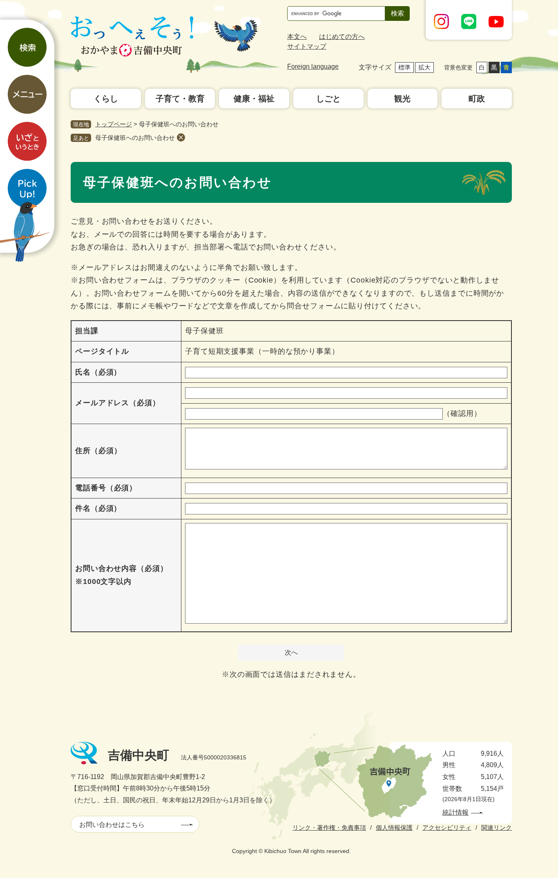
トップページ (113, 124)
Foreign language (313, 66)
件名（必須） (98, 508)
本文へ (297, 36)
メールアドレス (117, 403)
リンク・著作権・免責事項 (329, 827)
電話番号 (106, 488)
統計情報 (455, 812)
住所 (98, 451)
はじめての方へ (342, 36)
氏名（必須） (98, 372)
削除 (181, 137)
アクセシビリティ (446, 827)
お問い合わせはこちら (112, 824)
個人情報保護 (394, 827)
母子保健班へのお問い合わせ (135, 137)
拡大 (424, 67)
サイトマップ (306, 46)
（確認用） (462, 413)
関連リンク (496, 827)
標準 (404, 67)
